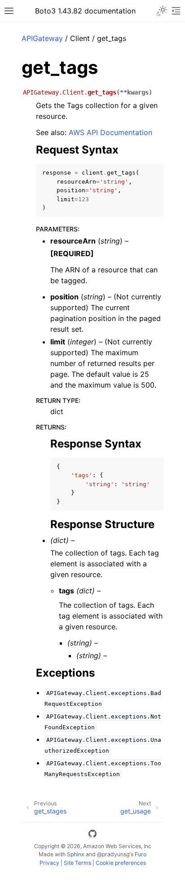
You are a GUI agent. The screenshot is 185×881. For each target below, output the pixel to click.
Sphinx (75, 854)
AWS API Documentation (110, 132)
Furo (140, 854)
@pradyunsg (113, 854)
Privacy (49, 862)
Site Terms (77, 862)
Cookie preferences (121, 862)
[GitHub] (92, 835)
